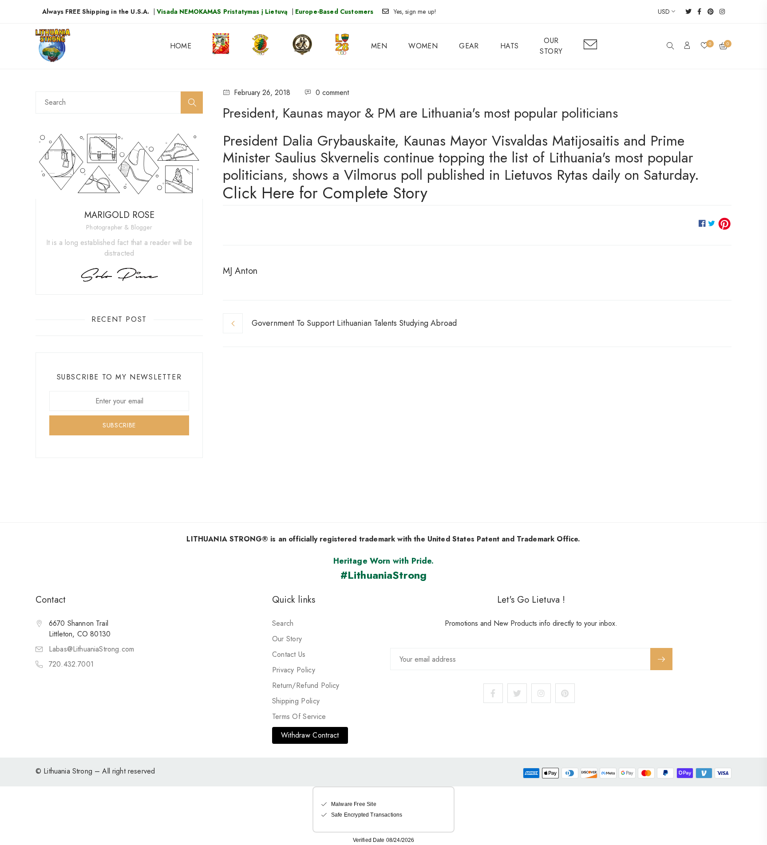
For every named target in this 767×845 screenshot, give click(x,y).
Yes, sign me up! (415, 11)
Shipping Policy (296, 701)
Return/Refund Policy (306, 685)
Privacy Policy (293, 670)
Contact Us (289, 654)
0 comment (332, 92)
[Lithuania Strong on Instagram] (719, 11)
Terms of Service (299, 716)
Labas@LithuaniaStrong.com (91, 649)
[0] (704, 46)
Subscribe (661, 659)
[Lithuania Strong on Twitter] (686, 11)
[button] (670, 46)
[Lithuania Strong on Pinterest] (708, 11)
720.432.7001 (71, 664)
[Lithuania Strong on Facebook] (696, 11)
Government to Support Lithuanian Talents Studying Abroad (354, 323)
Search (283, 623)
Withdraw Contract (310, 735)
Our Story (287, 639)
